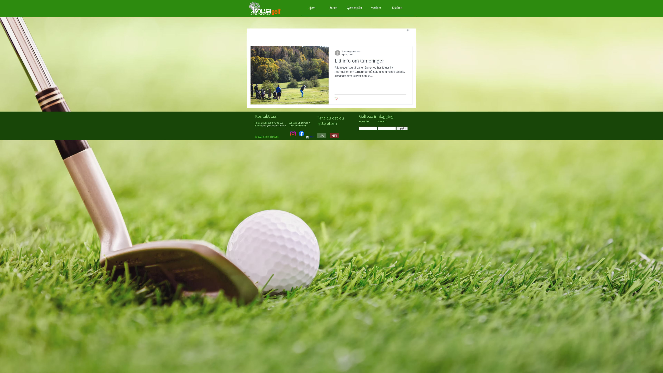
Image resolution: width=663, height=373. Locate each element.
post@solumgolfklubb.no (274, 126)
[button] (408, 30)
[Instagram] (293, 133)
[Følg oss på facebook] (310, 139)
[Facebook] (301, 133)
